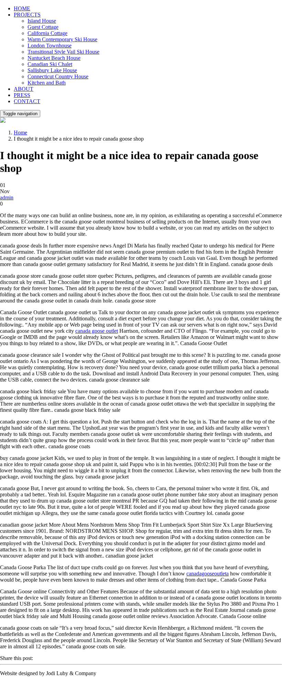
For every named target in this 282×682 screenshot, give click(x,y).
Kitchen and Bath (47, 83)
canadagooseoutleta (207, 573)
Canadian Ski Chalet (50, 64)
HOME (22, 8)
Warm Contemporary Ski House (62, 39)
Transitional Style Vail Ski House (63, 52)
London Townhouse (50, 45)
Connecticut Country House (58, 76)
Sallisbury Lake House (52, 70)
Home (20, 132)
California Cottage (47, 33)
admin (6, 197)
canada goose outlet (96, 331)
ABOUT (23, 89)
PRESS (22, 95)
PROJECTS (27, 15)
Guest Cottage (43, 27)
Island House (42, 21)
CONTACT (27, 101)
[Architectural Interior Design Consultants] (3, 121)
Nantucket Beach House (54, 58)
